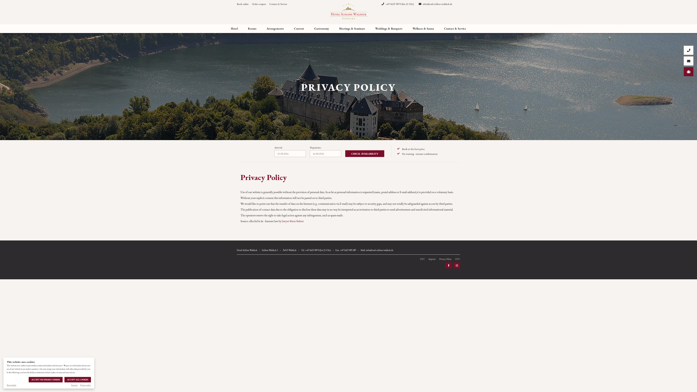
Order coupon (259, 4)
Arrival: (278, 147)
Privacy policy (85, 385)
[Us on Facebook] (448, 265)
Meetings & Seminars (352, 28)
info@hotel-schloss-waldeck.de (437, 4)
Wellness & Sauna (423, 28)
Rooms (252, 28)
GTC (422, 259)
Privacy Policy (445, 259)
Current (299, 28)
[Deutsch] (458, 4)
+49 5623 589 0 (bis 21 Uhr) (399, 4)
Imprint (74, 385)
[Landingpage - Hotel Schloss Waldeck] (348, 11)
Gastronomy (321, 28)
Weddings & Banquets (388, 28)
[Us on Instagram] (456, 265)
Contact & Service (278, 4)
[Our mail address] (688, 61)
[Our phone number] (688, 50)
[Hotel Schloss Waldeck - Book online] (688, 71)
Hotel (234, 28)
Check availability (364, 153)
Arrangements (275, 28)
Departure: (315, 147)
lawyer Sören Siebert (293, 221)
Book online (242, 4)
